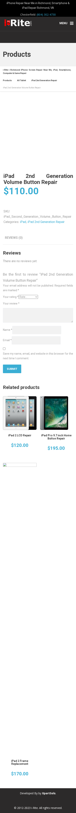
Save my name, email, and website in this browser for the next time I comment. (38, 356)
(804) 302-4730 (46, 14)
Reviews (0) (14, 238)
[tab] (14, 237)
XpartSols (49, 793)
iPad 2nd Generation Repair (46, 222)
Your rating (11, 296)
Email (7, 340)
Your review (11, 303)
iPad (23, 222)
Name (7, 329)
